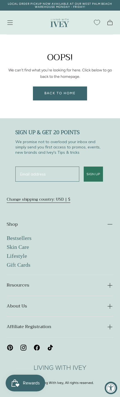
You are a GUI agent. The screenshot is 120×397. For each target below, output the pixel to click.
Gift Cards (18, 265)
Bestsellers (19, 238)
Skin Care (18, 247)
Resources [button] (18, 285)
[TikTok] (50, 347)
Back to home (60, 93)
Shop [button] (12, 224)
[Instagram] (23, 347)
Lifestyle (17, 256)
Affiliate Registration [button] (29, 327)
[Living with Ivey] (60, 368)
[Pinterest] (10, 347)
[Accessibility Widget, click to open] (111, 388)
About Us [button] (17, 306)
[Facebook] (37, 347)
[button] (10, 22)
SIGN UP (93, 174)
